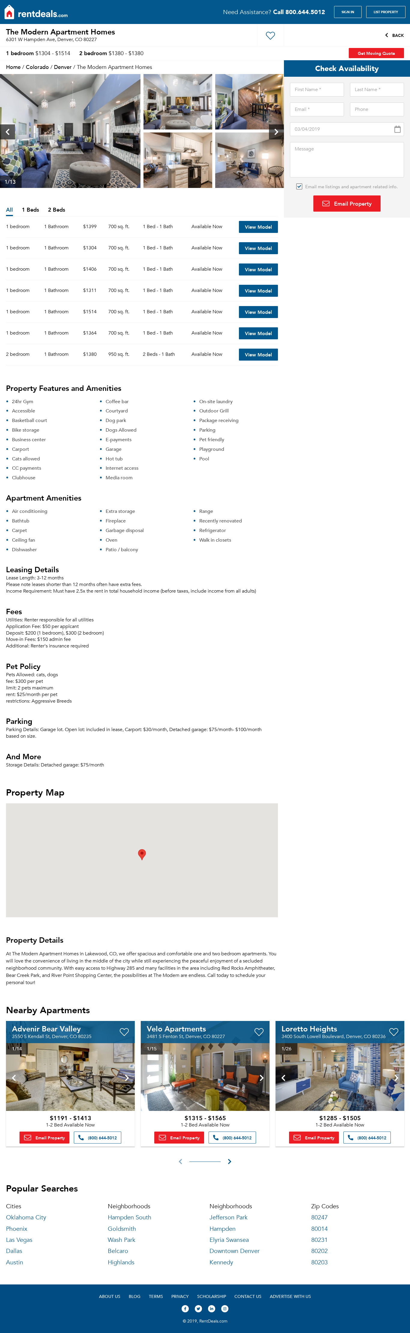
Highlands (121, 1262)
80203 (319, 1262)
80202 (319, 1251)
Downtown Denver (235, 1251)
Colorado (37, 66)
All (9, 210)
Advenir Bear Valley (46, 1028)
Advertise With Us (290, 1296)
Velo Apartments (176, 1028)
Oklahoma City (26, 1217)
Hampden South (129, 1217)
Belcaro (118, 1251)
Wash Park (121, 1240)
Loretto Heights (309, 1028)
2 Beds (56, 210)
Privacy (180, 1296)
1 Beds (30, 210)
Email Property (352, 203)
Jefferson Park (229, 1217)
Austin (14, 1262)
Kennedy (221, 1262)
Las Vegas (19, 1240)
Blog (134, 1296)
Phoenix (16, 1229)
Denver (63, 66)
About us (109, 1296)
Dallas (14, 1251)
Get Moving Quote (376, 53)
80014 (319, 1229)
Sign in (348, 12)
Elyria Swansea (229, 1240)
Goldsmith (122, 1229)
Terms (156, 1296)
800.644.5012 (299, 12)
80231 (319, 1240)
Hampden (223, 1229)
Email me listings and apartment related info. (351, 186)
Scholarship (211, 1296)
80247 (319, 1217)
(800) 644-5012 (102, 1137)
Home (13, 66)
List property (386, 12)
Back (397, 35)
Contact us (247, 1296)
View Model (258, 227)
